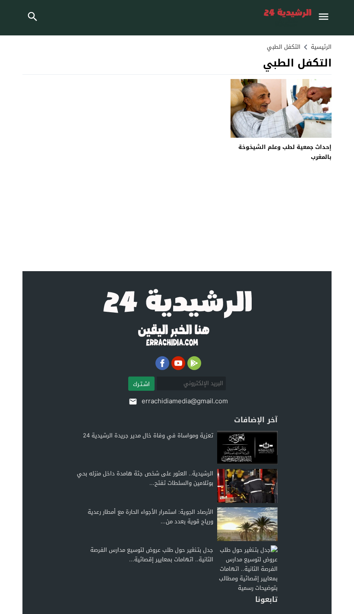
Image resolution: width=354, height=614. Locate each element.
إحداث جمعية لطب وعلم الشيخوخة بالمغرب (285, 152)
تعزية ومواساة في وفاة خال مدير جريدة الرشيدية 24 (148, 435)
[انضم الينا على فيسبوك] (162, 363)
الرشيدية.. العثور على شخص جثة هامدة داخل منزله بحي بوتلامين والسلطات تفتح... (145, 478)
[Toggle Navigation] (325, 17)
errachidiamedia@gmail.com (185, 401)
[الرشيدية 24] (177, 318)
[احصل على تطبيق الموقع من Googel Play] (194, 363)
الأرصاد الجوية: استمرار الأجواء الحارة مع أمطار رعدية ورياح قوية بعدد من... (150, 516)
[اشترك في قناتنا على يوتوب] (178, 363)
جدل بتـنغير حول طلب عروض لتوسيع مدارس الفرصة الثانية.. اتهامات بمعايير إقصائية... (151, 554)
